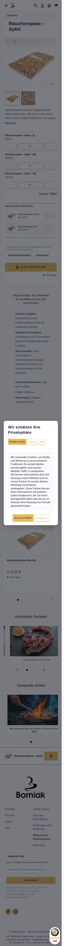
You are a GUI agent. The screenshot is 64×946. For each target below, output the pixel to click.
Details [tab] (32, 442)
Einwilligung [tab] (17, 442)
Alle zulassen (23, 518)
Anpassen (42, 518)
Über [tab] (42, 442)
